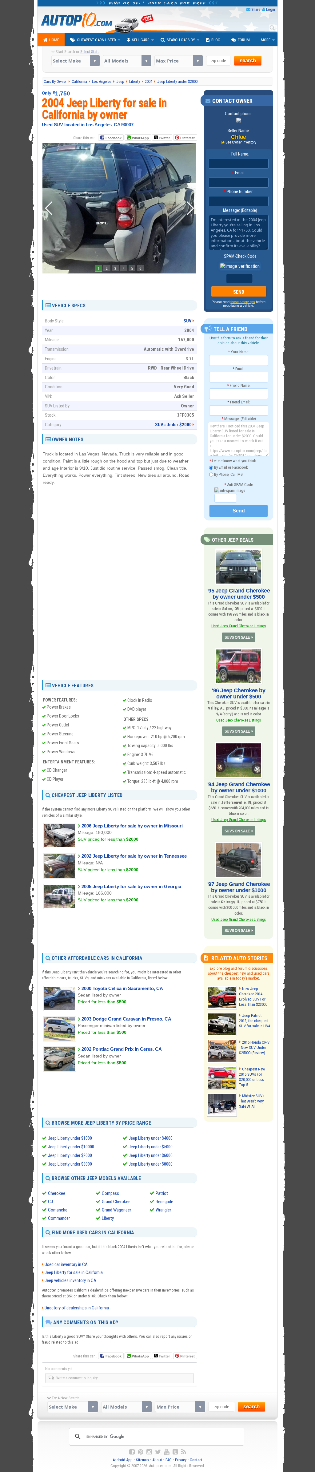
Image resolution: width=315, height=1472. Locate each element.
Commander (59, 1218)
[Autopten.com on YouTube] (166, 1452)
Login (270, 9)
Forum (244, 40)
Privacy (180, 1460)
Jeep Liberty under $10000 (71, 1147)
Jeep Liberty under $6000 (151, 1155)
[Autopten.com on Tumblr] (175, 1452)
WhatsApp (140, 138)
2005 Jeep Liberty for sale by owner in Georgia (131, 886)
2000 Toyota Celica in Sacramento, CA (122, 988)
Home (54, 40)
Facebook (114, 138)
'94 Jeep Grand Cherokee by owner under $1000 (238, 787)
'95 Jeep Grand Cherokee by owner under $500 (238, 594)
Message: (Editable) (238, 210)
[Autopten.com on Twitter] (158, 1452)
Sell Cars (141, 40)
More (265, 40)
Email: (238, 172)
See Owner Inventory (240, 142)
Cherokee (56, 1193)
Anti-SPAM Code (238, 484)
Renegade (164, 1201)
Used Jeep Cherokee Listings (238, 720)
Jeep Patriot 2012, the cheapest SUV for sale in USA (254, 1020)
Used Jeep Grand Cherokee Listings (238, 626)
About (157, 1460)
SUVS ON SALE (237, 637)
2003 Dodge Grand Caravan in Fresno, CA (126, 1018)
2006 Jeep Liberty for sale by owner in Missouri (132, 825)
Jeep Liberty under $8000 (151, 1164)
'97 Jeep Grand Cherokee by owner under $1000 (238, 887)
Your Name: (238, 352)
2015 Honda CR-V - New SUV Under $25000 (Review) (254, 1047)
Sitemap (142, 1460)
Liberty (108, 1218)
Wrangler (163, 1210)
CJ (50, 1201)
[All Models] (127, 60)
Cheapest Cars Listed (96, 40)
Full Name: (238, 154)
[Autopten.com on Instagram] (149, 1452)
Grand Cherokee (116, 1201)
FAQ (168, 1460)
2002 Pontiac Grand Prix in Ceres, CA (122, 1049)
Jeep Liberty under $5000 (151, 1147)
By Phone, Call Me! (228, 474)
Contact (196, 1460)
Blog (215, 40)
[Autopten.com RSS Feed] (183, 1452)
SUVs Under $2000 (173, 424)
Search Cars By (181, 40)
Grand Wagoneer (116, 1210)
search (248, 60)
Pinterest (187, 138)
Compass (110, 1193)
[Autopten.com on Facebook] (132, 1452)
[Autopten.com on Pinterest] (140, 1452)
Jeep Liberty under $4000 (151, 1138)
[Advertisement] (119, 284)
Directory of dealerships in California (77, 1308)
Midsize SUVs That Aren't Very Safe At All (251, 1101)
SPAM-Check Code (239, 256)
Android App (123, 1460)
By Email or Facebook (230, 467)
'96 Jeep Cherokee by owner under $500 (238, 693)
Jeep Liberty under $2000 (70, 1155)
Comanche (57, 1210)
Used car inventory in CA (66, 1264)
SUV (187, 321)
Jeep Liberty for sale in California (74, 1272)
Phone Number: (238, 191)
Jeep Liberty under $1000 (70, 1138)
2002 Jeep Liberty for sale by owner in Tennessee (134, 856)
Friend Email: (238, 402)
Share (255, 9)
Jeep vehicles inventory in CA (70, 1280)
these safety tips (242, 302)
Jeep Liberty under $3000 (70, 1164)
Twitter (164, 138)
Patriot (162, 1193)
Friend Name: (238, 385)
